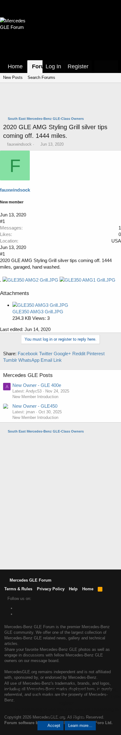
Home (15, 66)
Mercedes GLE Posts (28, 375)
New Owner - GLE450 (34, 406)
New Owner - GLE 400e (36, 385)
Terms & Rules (18, 589)
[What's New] (100, 66)
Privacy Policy (51, 589)
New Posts (13, 77)
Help (73, 589)
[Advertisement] (62, 100)
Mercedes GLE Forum (30, 580)
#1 (2, 221)
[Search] (112, 66)
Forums (42, 66)
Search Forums (41, 77)
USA (116, 240)
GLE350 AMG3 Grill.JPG (37, 311)
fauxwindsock (19, 144)
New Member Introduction (35, 396)
